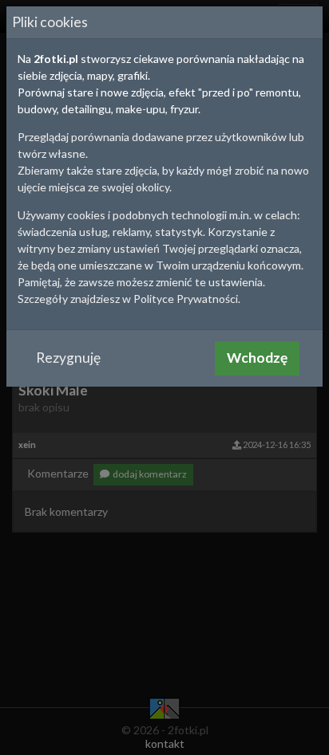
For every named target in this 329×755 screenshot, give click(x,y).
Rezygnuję (68, 357)
